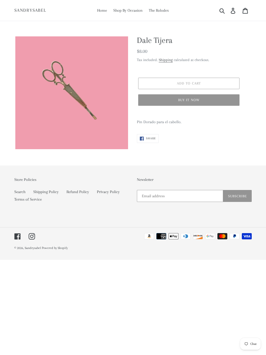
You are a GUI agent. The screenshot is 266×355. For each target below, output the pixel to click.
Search (19, 191)
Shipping (166, 60)
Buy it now (189, 100)
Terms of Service (28, 199)
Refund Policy (77, 191)
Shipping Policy (46, 191)
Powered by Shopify (55, 248)
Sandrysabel (30, 10)
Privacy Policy (108, 191)
